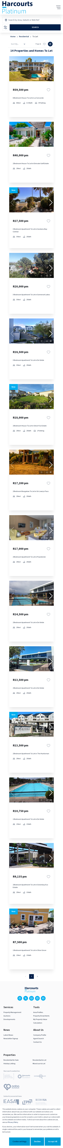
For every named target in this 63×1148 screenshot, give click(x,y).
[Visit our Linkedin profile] (31, 998)
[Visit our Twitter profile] (25, 998)
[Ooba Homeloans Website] (11, 1088)
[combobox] (21, 20)
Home (13, 36)
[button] (51, 71)
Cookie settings (20, 1141)
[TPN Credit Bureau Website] (27, 1102)
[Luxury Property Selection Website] (9, 1077)
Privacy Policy (13, 1122)
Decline (37, 1141)
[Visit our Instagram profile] (37, 998)
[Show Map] (50, 44)
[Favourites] (48, 90)
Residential (24, 36)
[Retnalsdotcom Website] (40, 1077)
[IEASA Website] (11, 1102)
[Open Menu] (58, 7)
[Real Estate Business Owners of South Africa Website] (41, 1102)
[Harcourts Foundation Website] (23, 1077)
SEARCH (35, 27)
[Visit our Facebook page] (19, 998)
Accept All (52, 1141)
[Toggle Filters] (5, 27)
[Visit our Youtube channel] (43, 998)
